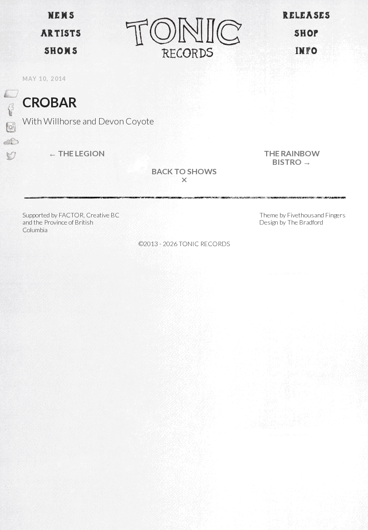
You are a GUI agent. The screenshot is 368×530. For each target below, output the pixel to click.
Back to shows (184, 176)
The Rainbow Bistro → (292, 158)
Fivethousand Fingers (316, 215)
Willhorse (62, 120)
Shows (61, 51)
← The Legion (76, 153)
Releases (307, 16)
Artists (61, 34)
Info (307, 51)
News (61, 16)
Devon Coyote (126, 120)
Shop (306, 34)
